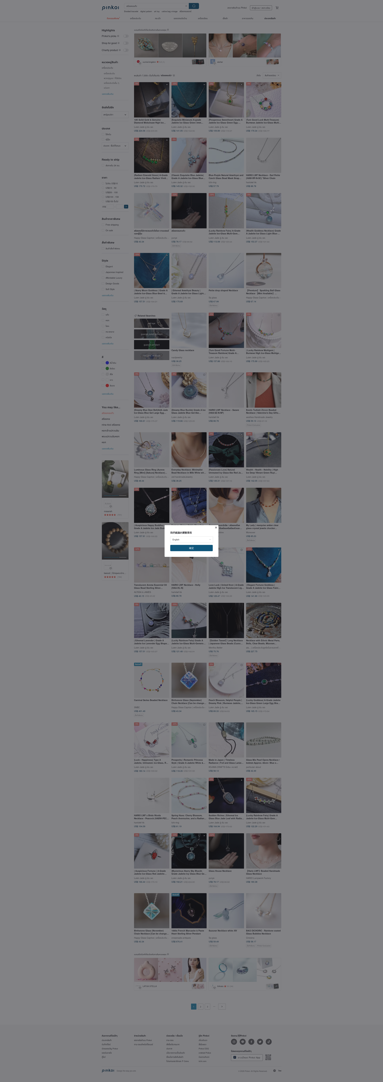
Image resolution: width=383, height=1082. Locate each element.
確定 (191, 548)
